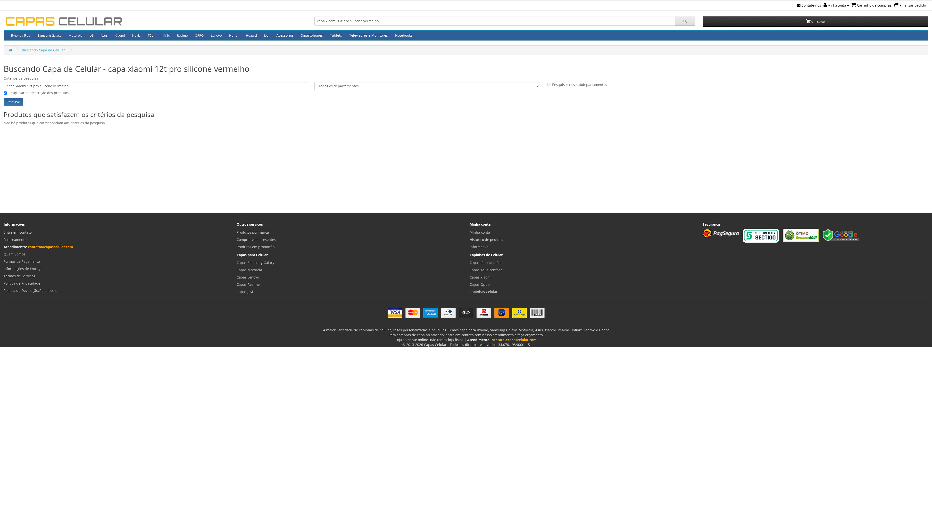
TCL (150, 35)
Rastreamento (15, 239)
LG (91, 35)
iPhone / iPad (20, 35)
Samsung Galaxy (49, 35)
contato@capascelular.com (50, 247)
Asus (104, 35)
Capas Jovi (245, 291)
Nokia (136, 35)
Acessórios (285, 35)
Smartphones (312, 35)
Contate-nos (810, 5)
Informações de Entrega (23, 268)
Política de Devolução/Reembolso (30, 290)
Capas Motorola (249, 270)
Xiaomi (120, 35)
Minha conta (837, 5)
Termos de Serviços (19, 276)
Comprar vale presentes (256, 239)
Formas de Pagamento (22, 261)
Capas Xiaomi (480, 277)
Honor (234, 35)
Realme (182, 35)
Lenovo (216, 35)
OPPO (199, 35)
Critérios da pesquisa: (21, 78)
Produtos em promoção (256, 247)
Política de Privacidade (22, 283)
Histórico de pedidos (486, 239)
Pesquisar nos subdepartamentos (579, 84)
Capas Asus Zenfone (486, 270)
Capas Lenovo (248, 277)
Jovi (266, 35)
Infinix (165, 35)
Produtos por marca (253, 232)
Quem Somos (14, 254)
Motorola (75, 35)
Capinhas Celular (484, 291)
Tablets (336, 35)
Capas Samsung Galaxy (255, 262)
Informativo (479, 247)
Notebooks (403, 35)
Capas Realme (248, 284)
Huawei (251, 35)
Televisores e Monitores (368, 35)
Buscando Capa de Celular (43, 50)
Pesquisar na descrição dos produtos (38, 92)
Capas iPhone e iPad (486, 262)
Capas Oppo (480, 284)
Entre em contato (18, 232)
